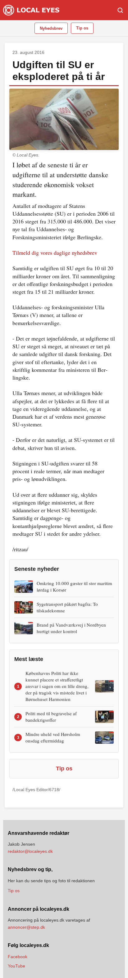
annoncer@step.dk (26, 927)
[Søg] (120, 10)
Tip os (82, 28)
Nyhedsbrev (51, 28)
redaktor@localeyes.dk (30, 851)
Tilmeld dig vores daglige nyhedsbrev (54, 252)
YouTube (16, 965)
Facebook (17, 956)
